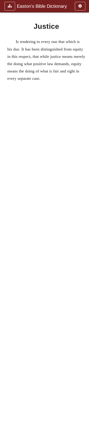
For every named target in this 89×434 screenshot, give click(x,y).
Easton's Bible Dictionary (42, 6)
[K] (84, 217)
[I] (5, 217)
